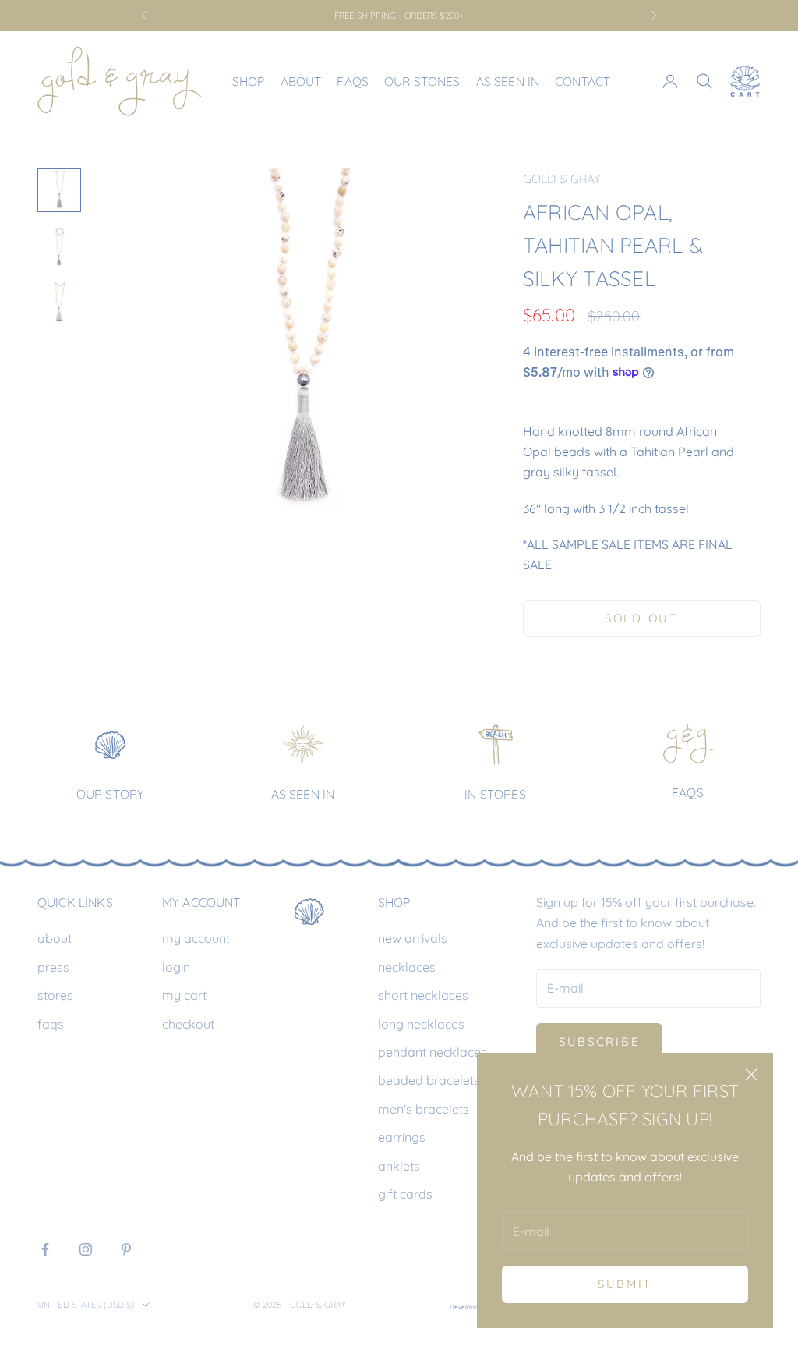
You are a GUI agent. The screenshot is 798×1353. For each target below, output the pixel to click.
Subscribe (599, 1041)
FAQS (688, 792)
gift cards (405, 1194)
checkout (188, 1024)
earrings (401, 1137)
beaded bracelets (429, 1080)
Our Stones (422, 81)
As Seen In (508, 81)
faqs (50, 1024)
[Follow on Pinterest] (126, 1249)
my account (196, 938)
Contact (582, 81)
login (176, 967)
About (301, 81)
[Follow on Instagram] (86, 1249)
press (53, 967)
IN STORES (494, 794)
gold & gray (562, 178)
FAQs (353, 81)
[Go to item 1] (59, 190)
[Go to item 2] (59, 246)
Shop (248, 81)
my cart (184, 995)
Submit (625, 1284)
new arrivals (412, 938)
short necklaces (423, 995)
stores (55, 995)
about (54, 938)
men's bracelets (423, 1109)
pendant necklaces (432, 1052)
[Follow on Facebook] (45, 1249)
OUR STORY (110, 794)
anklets (399, 1166)
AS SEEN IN (303, 794)
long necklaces (421, 1024)
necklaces (407, 967)
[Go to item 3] (59, 302)
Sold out (642, 618)
